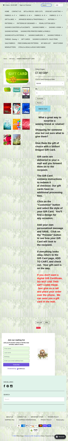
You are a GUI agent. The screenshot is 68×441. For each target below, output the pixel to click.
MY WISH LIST (46, 43)
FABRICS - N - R (40, 15)
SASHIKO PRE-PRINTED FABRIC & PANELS (35, 31)
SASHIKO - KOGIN (55, 27)
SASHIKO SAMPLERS (36, 35)
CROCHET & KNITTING (53, 11)
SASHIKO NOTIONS (11, 31)
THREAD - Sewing (11, 39)
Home (5, 58)
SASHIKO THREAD (54, 35)
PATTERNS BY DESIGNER (26, 23)
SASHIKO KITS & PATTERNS (14, 35)
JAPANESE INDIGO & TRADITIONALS (31, 19)
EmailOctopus (21, 368)
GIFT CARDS (25, 39)
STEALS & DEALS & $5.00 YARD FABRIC (32, 47)
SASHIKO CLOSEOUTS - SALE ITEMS (45, 39)
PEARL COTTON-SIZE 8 (47, 23)
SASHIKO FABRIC (39, 27)
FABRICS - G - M (24, 15)
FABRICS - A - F (10, 15)
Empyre (43, 436)
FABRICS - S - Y (55, 15)
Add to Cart (43, 108)
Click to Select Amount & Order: (45, 79)
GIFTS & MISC (9, 19)
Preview (39, 103)
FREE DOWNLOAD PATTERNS (28, 43)
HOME (7, 11)
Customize (40, 98)
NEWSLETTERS (10, 47)
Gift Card (11, 58)
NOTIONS (51, 19)
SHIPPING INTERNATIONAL (27, 420)
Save (39, 327)
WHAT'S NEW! (58, 43)
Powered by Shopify (50, 436)
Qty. (36, 89)
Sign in (22, 5)
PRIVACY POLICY (46, 420)
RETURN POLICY (53, 417)
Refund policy (60, 420)
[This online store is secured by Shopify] (34, 430)
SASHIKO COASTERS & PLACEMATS (17, 27)
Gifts (46, 322)
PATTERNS (8, 23)
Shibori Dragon (40, 69)
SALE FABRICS (10, 43)
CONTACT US (16, 11)
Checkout (28, 5)
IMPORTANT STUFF (37, 417)
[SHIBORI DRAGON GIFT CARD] (7, 89)
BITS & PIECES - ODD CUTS (33, 11)
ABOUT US (9, 417)
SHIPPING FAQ (9, 420)
